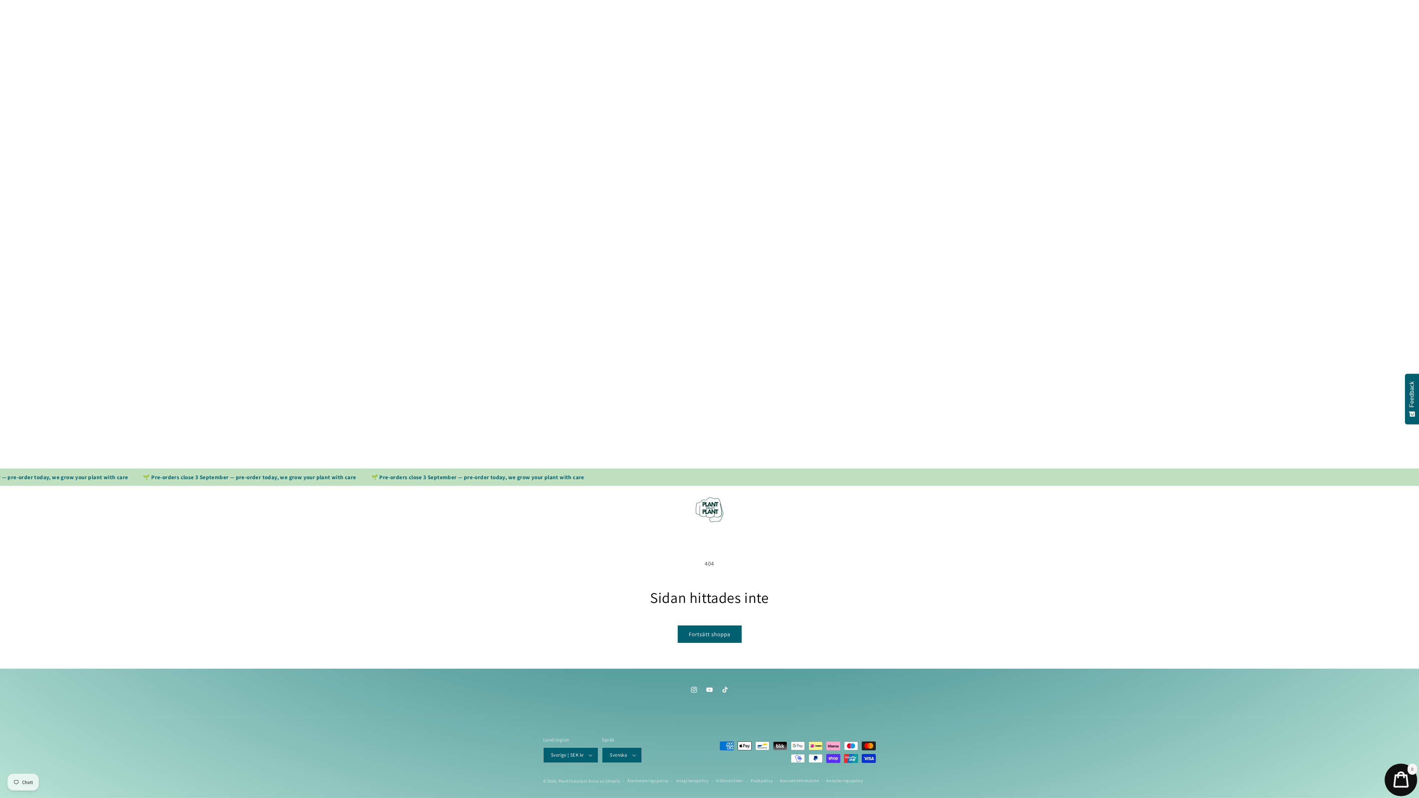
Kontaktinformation (799, 780)
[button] (558, 493)
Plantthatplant (573, 781)
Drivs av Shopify (604, 781)
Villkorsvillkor (729, 780)
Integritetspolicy (692, 780)
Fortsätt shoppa (710, 634)
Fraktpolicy (762, 780)
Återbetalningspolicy (647, 780)
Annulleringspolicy (844, 780)
